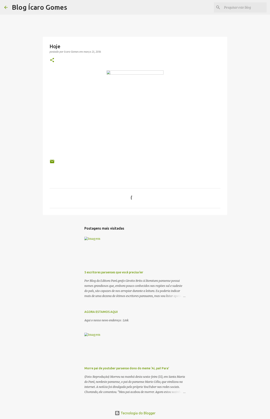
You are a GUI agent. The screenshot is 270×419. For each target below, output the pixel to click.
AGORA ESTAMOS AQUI (101, 312)
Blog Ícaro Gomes (39, 7)
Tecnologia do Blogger (137, 413)
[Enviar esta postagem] (52, 163)
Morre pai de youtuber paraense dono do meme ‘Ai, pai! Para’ (126, 368)
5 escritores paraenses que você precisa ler (113, 272)
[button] (52, 60)
